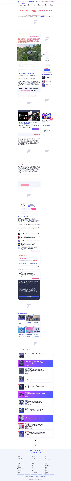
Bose (46, 462)
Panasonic (33, 463)
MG (18, 464)
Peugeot (19, 465)
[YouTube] (36, 452)
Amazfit (19, 469)
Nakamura (46, 472)
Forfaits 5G (44, 129)
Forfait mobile (51, 1)
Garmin (19, 471)
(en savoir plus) (34, 289)
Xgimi (32, 466)
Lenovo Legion (33, 456)
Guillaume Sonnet (24, 272)
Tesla (18, 466)
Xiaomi (18, 459)
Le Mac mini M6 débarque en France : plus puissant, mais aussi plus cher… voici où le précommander (30, 237)
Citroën (19, 463)
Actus (37, 1)
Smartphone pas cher (46, 132)
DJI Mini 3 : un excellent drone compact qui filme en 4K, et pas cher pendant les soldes (21, 335)
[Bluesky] (40, 452)
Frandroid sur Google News (32, 228)
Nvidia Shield (33, 458)
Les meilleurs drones (25, 211)
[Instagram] (31, 452)
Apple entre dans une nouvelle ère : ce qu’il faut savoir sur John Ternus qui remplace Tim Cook (35, 418)
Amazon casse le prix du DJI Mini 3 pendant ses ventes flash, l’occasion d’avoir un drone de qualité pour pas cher (29, 335)
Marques (28, 269)
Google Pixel (19, 455)
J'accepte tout (29, 296)
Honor (46, 457)
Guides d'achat (27, 392)
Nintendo (33, 457)
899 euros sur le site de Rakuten (28, 83)
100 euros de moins (28, 70)
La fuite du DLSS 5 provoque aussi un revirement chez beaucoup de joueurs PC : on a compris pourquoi (35, 362)
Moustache (46, 471)
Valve (32, 459)
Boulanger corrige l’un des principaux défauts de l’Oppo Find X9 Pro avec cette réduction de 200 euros (30, 233)
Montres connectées (20, 468)
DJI (19, 269)
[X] (30, 452)
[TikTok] (39, 452)
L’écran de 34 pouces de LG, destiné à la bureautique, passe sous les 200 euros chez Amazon (30, 244)
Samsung (33, 464)
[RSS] (34, 452)
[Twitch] (37, 452)
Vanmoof (46, 473)
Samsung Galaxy (20, 458)
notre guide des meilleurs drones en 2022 (33, 220)
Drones (23, 269)
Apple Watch (19, 470)
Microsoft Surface (34, 471)
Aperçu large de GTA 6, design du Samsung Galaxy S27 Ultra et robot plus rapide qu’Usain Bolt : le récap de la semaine (34, 354)
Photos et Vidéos (34, 269)
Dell (45, 456)
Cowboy (46, 469)
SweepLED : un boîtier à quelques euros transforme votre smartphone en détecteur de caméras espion (34, 370)
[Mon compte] (23, 1)
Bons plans (46, 1)
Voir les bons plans (34, 36)
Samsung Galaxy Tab (34, 472)
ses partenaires (25, 292)
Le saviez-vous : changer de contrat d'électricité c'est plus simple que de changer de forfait (21, 323)
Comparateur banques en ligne (29, 476)
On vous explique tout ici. (35, 224)
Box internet (36, 476)
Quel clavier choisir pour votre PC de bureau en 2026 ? (35, 394)
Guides (42, 1)
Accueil (19, 7)
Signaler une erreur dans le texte (23, 266)
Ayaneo (32, 455)
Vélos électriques (48, 468)
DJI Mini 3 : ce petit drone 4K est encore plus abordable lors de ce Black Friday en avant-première (36, 335)
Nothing (46, 464)
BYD (18, 462)
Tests (39, 1)
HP (45, 458)
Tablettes (32, 468)
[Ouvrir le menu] (18, 1)
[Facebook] (33, 452)
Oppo (18, 457)
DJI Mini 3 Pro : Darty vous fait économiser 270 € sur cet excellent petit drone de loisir (29, 323)
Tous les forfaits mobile (47, 72)
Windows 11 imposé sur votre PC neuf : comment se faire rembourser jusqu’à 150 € (34, 402)
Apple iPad (33, 469)
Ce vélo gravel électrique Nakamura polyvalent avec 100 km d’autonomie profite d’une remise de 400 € (30, 240)
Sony (32, 465)
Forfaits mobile (45, 131)
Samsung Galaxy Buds (48, 465)
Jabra (46, 463)
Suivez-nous (42, 16)
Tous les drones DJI (24, 213)
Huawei (19, 456)
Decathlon (46, 470)
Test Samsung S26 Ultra (43, 476)
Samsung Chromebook (48, 459)
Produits (40, 269)
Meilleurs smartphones (46, 130)
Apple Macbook (47, 455)
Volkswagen (19, 467)
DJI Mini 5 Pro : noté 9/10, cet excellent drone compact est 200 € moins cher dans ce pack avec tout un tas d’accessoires (36, 323)
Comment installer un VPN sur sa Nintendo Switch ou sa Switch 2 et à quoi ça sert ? (34, 410)
